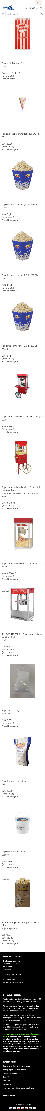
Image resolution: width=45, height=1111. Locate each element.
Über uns (6, 1081)
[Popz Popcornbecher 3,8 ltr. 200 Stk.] (22, 322)
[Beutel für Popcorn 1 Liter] (22, 39)
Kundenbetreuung (10, 1073)
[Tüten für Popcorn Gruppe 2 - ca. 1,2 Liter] (22, 898)
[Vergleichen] (33, 8)
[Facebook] (4, 987)
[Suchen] (42, 14)
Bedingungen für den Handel (14, 1070)
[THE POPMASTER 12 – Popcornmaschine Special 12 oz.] (22, 610)
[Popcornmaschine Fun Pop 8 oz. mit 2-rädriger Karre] (22, 463)
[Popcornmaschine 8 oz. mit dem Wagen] (22, 392)
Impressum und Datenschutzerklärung (18, 1088)
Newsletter (7, 1084)
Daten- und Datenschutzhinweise (16, 1066)
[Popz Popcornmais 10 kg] (22, 757)
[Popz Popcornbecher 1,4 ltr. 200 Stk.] (22, 180)
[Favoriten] (37, 8)
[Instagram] (8, 987)
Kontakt (6, 1077)
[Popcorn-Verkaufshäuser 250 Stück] (22, 110)
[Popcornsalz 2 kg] (22, 686)
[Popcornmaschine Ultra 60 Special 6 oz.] (22, 539)
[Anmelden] (26, 8)
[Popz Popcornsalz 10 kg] (22, 827)
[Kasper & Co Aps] (8, 8)
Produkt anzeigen (10, 78)
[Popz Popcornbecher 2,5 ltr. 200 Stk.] (22, 251)
